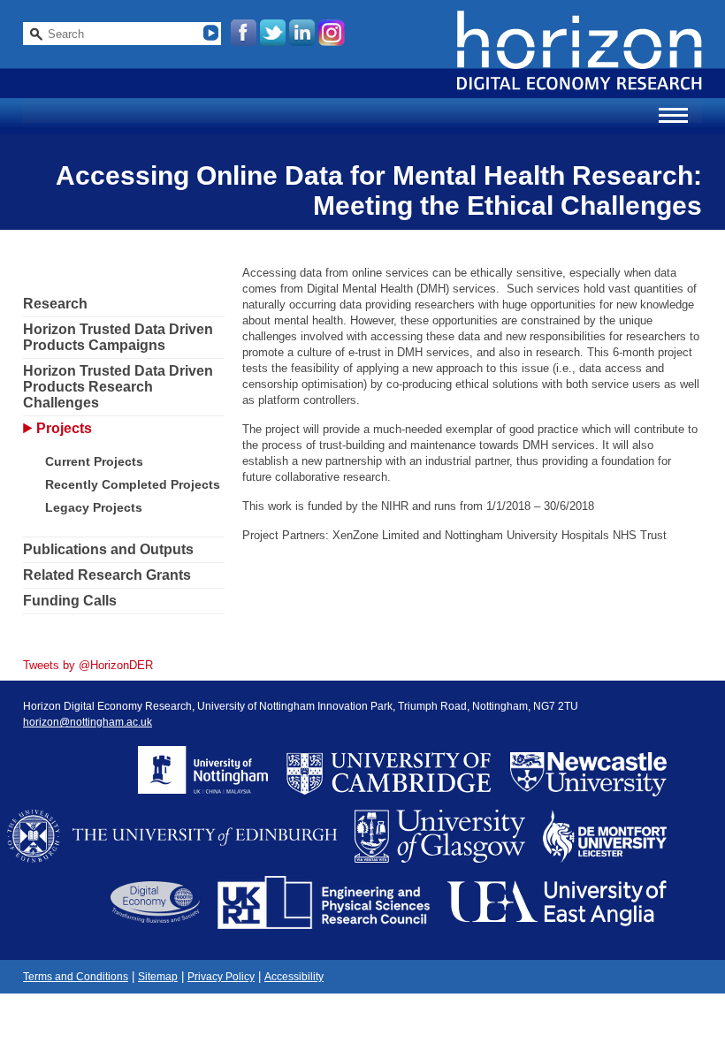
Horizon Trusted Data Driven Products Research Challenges (118, 386)
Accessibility (294, 977)
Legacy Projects (93, 507)
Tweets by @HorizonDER (88, 665)
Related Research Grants (107, 574)
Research (55, 303)
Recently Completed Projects (132, 484)
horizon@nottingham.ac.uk (87, 722)
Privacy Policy (221, 977)
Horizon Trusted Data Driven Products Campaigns (118, 337)
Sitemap (158, 977)
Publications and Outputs (108, 549)
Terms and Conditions (75, 977)
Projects (64, 428)
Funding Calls (70, 600)
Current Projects (94, 461)
